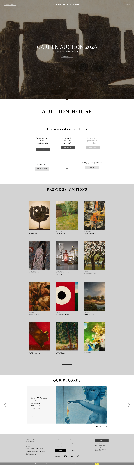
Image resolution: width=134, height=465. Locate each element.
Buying (27, 445)
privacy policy (45, 463)
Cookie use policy (30, 455)
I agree (96, 463)
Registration (93, 147)
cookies (92, 463)
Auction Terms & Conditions (42, 169)
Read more (67, 363)
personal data (63, 463)
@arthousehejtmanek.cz (100, 445)
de (129, 4)
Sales (42, 149)
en (127, 4)
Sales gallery (29, 441)
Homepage (63, 104)
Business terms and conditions (35, 451)
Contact (92, 167)
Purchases (67, 147)
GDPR (27, 453)
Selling (27, 446)
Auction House (70, 104)
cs (125, 4)
